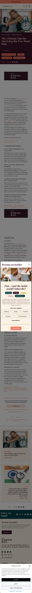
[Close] (29, 264)
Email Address (16, 320)
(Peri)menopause (20, 296)
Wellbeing (8, 293)
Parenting (10, 296)
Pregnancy (23, 293)
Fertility (16, 293)
